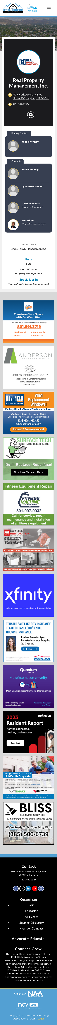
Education (31, 910)
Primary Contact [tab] (20, 133)
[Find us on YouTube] (34, 888)
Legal (40, 1018)
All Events (31, 916)
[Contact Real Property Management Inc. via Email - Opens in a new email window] (30, 114)
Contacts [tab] (16, 161)
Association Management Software (28, 1008)
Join (31, 905)
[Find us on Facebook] (16, 888)
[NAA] (35, 993)
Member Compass (31, 928)
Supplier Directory (31, 922)
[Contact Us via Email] (41, 888)
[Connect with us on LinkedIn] (28, 888)
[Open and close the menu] (38, 8)
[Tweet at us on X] (22, 888)
